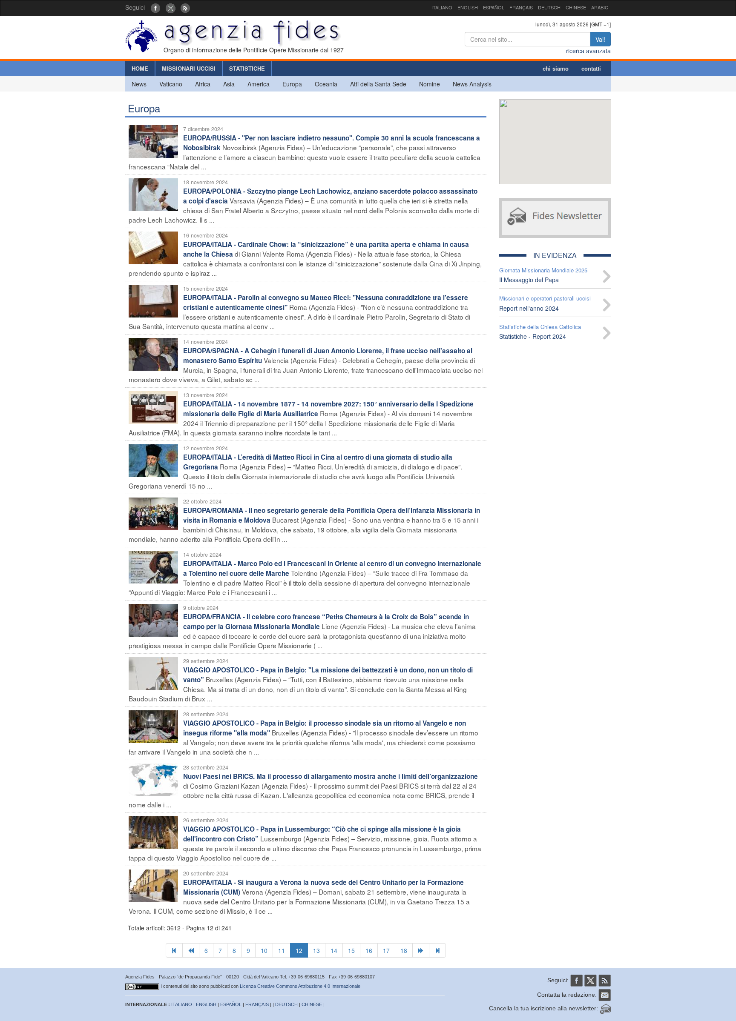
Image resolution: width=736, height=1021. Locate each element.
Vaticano (170, 84)
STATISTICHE (247, 68)
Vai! (600, 39)
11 (281, 950)
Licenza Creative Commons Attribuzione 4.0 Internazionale (300, 986)
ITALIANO (441, 7)
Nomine (429, 84)
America (258, 84)
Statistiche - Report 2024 (532, 336)
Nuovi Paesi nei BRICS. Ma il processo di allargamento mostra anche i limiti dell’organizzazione (330, 776)
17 (386, 950)
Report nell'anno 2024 (529, 308)
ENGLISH (467, 7)
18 (403, 950)
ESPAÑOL (493, 7)
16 (368, 950)
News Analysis (472, 84)
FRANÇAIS (521, 7)
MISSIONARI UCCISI (189, 68)
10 (264, 950)
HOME (140, 68)
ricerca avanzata (588, 50)
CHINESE (576, 7)
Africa (202, 84)
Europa (292, 84)
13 (316, 950)
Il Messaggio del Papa (529, 279)
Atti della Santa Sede (378, 84)
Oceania (326, 84)
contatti (591, 68)
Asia (229, 84)
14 (334, 950)
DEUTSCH (549, 7)
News (139, 84)
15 (351, 950)
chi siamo (556, 68)
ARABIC (599, 7)
